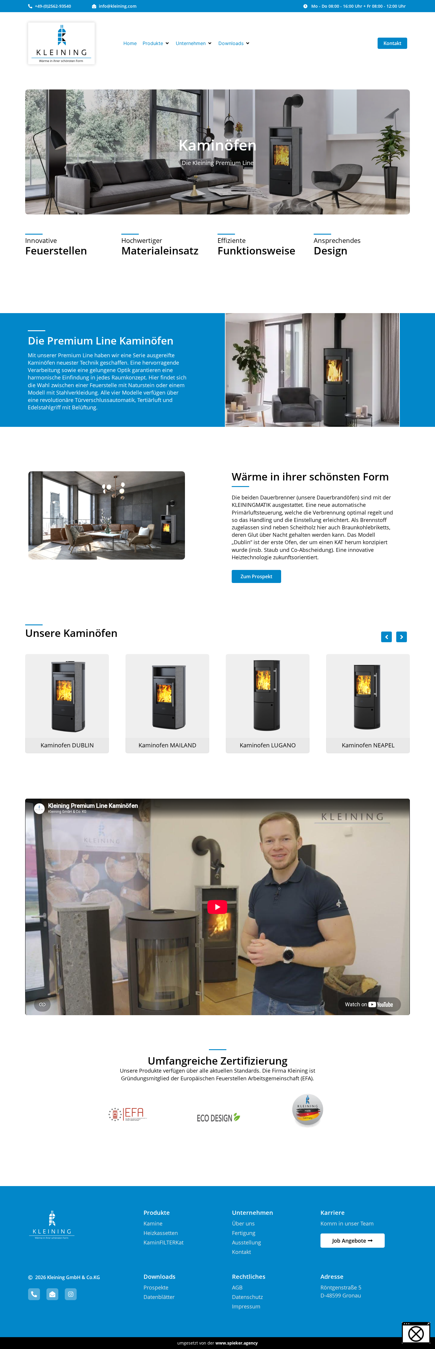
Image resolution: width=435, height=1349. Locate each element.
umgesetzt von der (217, 1343)
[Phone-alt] (34, 1294)
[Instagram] (71, 1294)
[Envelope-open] (52, 1294)
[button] (156, 43)
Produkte (157, 1213)
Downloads (159, 1277)
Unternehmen (252, 1213)
